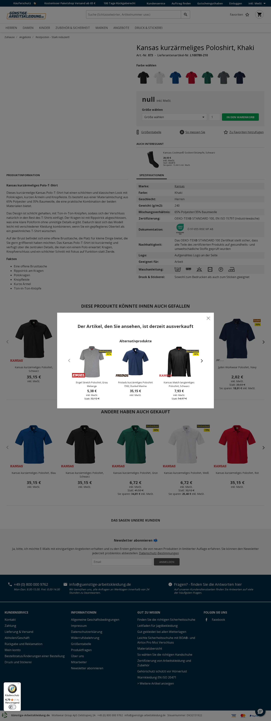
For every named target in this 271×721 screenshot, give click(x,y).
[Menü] (18, 684)
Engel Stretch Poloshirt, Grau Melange (92, 384)
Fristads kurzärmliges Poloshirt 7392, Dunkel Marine (135, 384)
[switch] (12, 707)
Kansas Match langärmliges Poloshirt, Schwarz (179, 384)
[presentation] (200, 360)
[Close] (208, 318)
